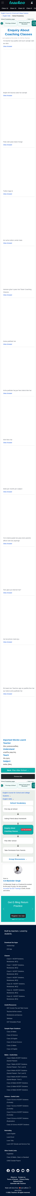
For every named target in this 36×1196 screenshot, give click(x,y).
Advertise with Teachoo (18, 1183)
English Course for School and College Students (14, 13)
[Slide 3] (19, 920)
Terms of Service (12, 1179)
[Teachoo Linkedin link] (27, 1170)
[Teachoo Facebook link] (8, 1170)
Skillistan (9, 1018)
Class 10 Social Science (14, 1042)
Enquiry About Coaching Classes (17, 829)
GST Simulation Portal (14, 1022)
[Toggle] (3, 3)
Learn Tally (10, 1140)
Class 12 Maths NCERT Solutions (17, 1090)
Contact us (21, 1177)
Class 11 (13, 8)
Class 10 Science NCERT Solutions (18, 1124)
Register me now (18, 916)
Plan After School (10, 841)
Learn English (11, 1133)
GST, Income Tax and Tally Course (17, 1008)
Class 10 (21, 8)
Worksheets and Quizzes (14, 1015)
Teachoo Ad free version (14, 1011)
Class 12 (5, 8)
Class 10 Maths (11, 1031)
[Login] (32, 3)
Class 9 (29, 8)
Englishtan (10, 1153)
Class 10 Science (12, 1035)
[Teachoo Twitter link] (18, 1170)
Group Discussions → (18, 859)
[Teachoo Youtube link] (23, 1170)
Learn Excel (10, 1137)
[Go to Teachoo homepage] (17, 2)
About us (14, 1177)
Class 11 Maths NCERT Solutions (17, 1086)
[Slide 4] (22, 920)
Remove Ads (18, 776)
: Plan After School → (18, 770)
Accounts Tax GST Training (11, 888)
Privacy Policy (24, 1179)
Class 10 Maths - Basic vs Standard (18, 1157)
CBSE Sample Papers (14, 1160)
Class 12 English (12, 1049)
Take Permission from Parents (14, 850)
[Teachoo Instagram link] (13, 1170)
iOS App (9, 949)
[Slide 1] (13, 920)
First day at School (10, 809)
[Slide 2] (16, 920)
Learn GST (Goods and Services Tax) (18, 1144)
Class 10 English (12, 1038)
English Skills (6, 16)
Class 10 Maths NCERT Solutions (17, 1083)
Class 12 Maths (11, 1045)
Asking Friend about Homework (15, 818)
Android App (10, 945)
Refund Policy (18, 1181)
